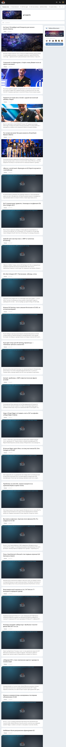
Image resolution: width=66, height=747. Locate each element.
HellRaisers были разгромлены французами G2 (19, 730)
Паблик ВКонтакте (54, 28)
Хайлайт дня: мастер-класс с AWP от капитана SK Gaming (18, 239)
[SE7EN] (3, 2)
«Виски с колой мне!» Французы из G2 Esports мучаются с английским (22, 169)
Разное (5, 66)
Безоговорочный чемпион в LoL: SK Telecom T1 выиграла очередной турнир (19, 590)
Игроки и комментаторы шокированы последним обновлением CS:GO (20, 696)
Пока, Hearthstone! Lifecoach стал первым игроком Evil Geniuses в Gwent (21, 555)
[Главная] (3, 22)
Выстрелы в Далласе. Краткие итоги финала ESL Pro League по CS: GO (20, 520)
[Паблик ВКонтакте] (47, 28)
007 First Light (25, 6)
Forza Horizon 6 (15, 6)
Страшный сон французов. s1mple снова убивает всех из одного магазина (22, 63)
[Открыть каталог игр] (62, 7)
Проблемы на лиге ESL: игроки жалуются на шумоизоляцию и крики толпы (18, 484)
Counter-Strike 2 (53, 6)
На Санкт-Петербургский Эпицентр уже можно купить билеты (18, 28)
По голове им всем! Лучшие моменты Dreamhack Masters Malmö (19, 134)
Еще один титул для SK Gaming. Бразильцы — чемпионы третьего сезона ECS (18, 343)
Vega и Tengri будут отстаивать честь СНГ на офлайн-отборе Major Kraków (20, 414)
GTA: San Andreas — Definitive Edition (39, 6)
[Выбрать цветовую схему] (63, 2)
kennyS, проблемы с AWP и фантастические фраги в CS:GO (20, 379)
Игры (5, 31)
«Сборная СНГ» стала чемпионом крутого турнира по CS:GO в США (21, 661)
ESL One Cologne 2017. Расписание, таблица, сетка (20, 274)
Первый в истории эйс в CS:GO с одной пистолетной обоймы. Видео (20, 98)
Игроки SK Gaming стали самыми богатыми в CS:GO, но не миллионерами (21, 308)
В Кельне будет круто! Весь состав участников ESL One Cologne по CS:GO (21, 449)
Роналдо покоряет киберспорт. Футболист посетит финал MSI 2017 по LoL (20, 625)
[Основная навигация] (56, 2)
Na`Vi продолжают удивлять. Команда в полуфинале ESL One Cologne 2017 (22, 204)
